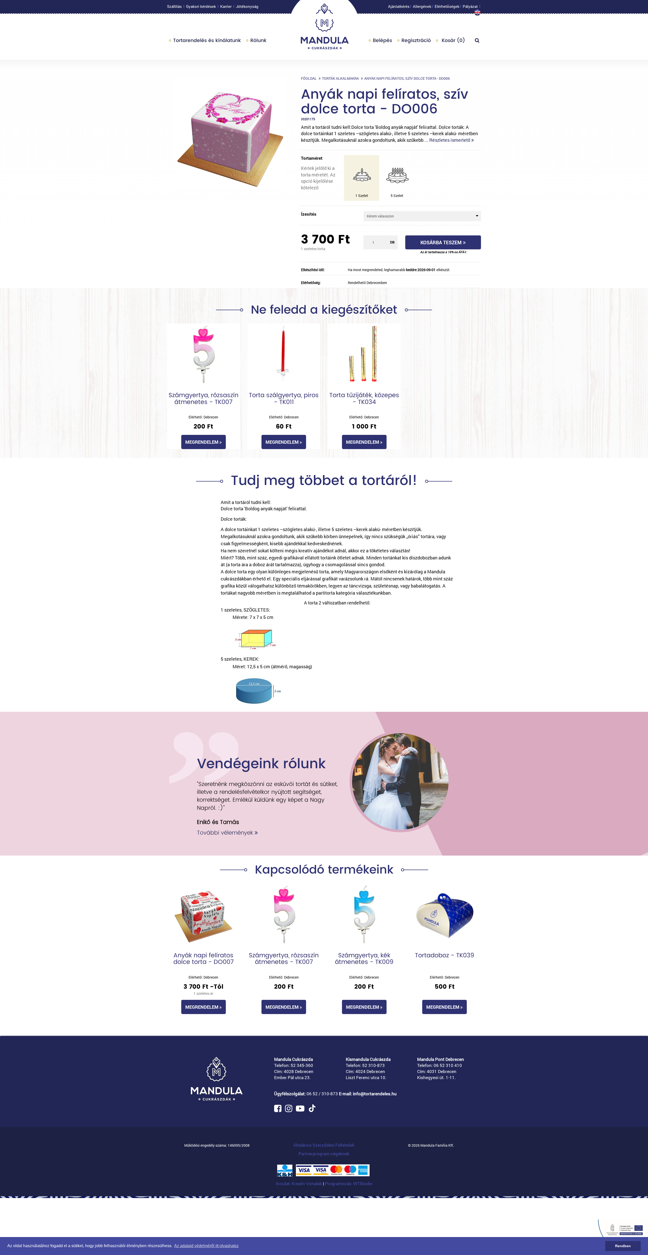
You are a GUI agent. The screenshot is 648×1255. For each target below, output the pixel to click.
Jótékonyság (247, 6)
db (392, 242)
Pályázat (470, 6)
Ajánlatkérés (399, 6)
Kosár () (452, 40)
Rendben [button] (623, 1246)
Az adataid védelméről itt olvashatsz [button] (206, 1246)
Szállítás (174, 6)
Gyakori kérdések (201, 6)
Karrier (226, 6)
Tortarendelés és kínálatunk (207, 40)
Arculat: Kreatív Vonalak (299, 1183)
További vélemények (226, 833)
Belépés (382, 40)
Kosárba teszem (441, 242)
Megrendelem (202, 442)
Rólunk (258, 40)
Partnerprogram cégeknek (323, 1154)
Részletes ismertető (450, 140)
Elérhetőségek (447, 6)
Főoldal (309, 78)
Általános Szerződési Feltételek (323, 1145)
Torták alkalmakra (340, 78)
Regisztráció (416, 40)
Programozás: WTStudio (349, 1183)
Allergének (422, 6)
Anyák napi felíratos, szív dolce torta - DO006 (407, 78)
